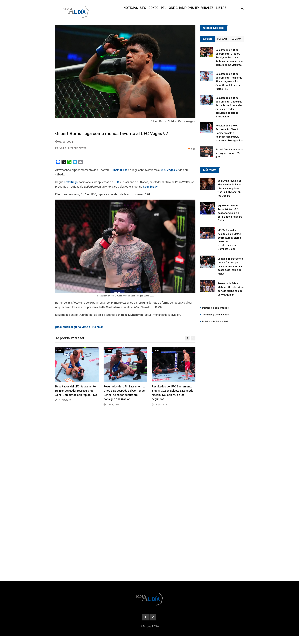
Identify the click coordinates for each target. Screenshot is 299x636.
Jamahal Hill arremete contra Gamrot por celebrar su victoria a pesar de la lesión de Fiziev (230, 266)
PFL (163, 8)
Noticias (130, 8)
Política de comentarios (215, 307)
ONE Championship (184, 8)
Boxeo (154, 8)
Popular (222, 39)
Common (236, 39)
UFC (143, 8)
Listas (221, 8)
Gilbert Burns (119, 170)
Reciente (207, 39)
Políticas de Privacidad (215, 321)
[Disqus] (125, 456)
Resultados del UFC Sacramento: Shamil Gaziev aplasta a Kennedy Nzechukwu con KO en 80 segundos (229, 133)
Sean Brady (150, 186)
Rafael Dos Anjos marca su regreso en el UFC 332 (229, 153)
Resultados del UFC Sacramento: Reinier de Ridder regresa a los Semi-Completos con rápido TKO (76, 390)
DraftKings (71, 182)
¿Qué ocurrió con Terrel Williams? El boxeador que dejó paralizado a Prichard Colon (230, 213)
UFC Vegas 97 (170, 170)
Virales (207, 8)
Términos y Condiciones (215, 314)
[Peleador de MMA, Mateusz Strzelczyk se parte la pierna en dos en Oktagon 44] (207, 286)
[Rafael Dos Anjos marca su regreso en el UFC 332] (206, 151)
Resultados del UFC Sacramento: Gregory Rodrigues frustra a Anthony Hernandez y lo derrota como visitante (229, 57)
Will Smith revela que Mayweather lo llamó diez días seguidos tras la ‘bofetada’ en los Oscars (230, 188)
